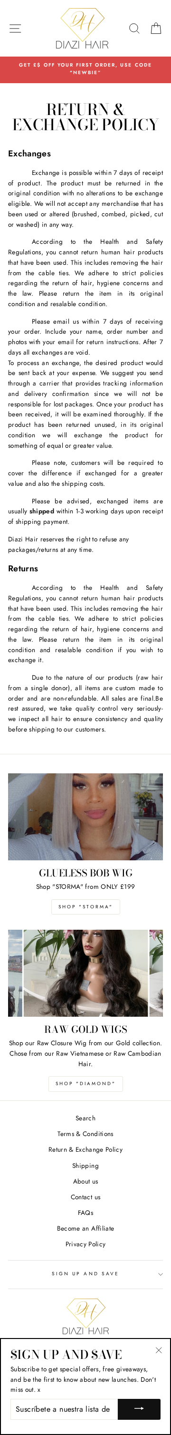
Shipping (85, 1165)
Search (85, 1118)
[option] (85, 69)
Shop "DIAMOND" (86, 1083)
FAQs (85, 1212)
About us (85, 1181)
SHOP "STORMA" (85, 906)
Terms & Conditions (85, 1133)
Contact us (85, 1197)
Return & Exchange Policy (85, 1149)
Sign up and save (85, 1273)
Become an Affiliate (85, 1228)
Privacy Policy (86, 1244)
